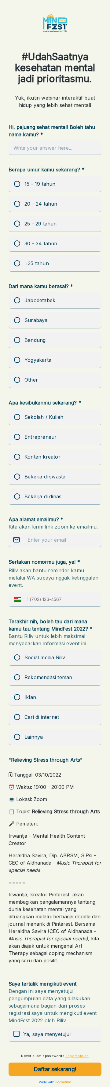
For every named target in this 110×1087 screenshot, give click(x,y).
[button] (16, 599)
